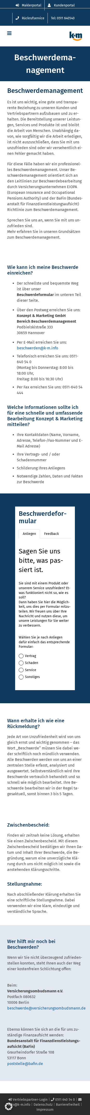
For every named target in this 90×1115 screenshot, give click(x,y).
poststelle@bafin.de (25, 1063)
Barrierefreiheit (68, 1105)
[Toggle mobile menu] (9, 33)
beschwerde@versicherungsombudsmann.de (46, 1008)
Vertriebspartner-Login (30, 1100)
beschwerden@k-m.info (37, 348)
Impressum (45, 1110)
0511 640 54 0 (64, 1100)
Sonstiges (32, 677)
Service (30, 670)
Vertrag (30, 656)
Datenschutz (43, 1105)
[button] (8, 1106)
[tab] (29, 533)
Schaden (31, 663)
